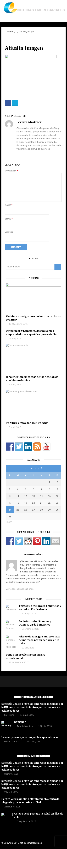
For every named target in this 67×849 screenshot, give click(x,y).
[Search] (57, 267)
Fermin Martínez (25, 726)
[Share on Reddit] (28, 541)
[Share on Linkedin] (46, 541)
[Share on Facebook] (10, 541)
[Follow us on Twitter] (19, 446)
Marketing (9, 715)
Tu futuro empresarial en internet (27, 422)
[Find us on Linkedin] (28, 446)
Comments (11, 170)
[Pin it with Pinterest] (37, 541)
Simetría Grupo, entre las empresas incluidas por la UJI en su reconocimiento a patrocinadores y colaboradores (32, 707)
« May (9, 522)
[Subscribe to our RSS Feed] (37, 446)
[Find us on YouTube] (46, 446)
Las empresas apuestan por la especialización (30, 737)
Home (10, 31)
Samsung (20, 721)
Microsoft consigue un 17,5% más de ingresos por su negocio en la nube (39, 640)
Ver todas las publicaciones (20, 589)
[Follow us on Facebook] (10, 446)
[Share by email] (55, 541)
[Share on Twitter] (19, 541)
